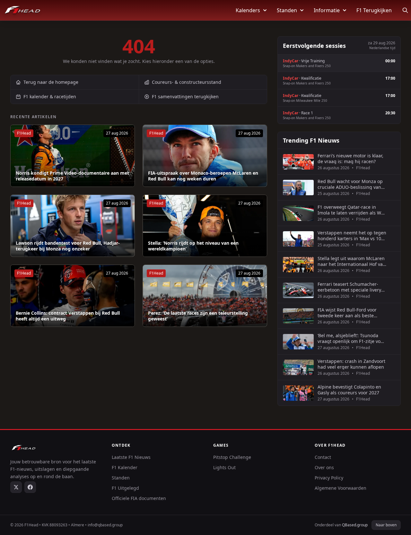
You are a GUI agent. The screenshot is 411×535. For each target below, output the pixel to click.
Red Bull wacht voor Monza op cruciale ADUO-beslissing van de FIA (350, 184)
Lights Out (224, 467)
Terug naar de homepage (50, 82)
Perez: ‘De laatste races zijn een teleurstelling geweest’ (198, 315)
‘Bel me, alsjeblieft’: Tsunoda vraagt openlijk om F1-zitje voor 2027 (351, 338)
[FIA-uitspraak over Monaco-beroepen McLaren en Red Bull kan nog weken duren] (205, 156)
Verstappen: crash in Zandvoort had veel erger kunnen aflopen (351, 364)
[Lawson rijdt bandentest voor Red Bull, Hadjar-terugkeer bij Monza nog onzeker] (73, 226)
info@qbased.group (105, 525)
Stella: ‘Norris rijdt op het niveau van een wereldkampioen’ (193, 245)
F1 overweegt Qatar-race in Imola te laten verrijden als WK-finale (352, 209)
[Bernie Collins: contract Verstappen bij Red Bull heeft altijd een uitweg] (73, 296)
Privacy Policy (329, 478)
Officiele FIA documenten (139, 498)
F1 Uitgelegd (125, 488)
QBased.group (355, 525)
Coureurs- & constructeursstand (186, 82)
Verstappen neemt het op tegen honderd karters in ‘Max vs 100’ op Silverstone (352, 235)
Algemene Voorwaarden (340, 488)
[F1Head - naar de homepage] (22, 10)
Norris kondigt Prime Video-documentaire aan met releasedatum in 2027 (72, 175)
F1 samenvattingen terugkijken (185, 96)
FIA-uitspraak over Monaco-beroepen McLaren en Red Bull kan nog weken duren (203, 175)
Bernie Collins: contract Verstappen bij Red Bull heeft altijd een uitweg (68, 315)
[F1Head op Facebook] (30, 487)
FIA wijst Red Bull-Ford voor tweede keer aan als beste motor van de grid (347, 312)
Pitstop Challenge (232, 457)
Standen (287, 10)
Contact (323, 457)
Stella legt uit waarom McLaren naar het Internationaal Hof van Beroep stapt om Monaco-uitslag (352, 261)
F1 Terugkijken (374, 10)
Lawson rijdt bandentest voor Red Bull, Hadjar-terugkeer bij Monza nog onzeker (68, 245)
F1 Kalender (124, 467)
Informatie (327, 10)
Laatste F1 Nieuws (131, 457)
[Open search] (405, 10)
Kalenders (248, 10)
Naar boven (386, 525)
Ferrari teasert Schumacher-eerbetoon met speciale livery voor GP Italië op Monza (349, 287)
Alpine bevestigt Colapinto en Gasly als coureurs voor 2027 (349, 389)
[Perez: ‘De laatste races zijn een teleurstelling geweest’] (205, 296)
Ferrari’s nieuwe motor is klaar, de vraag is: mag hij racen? (350, 158)
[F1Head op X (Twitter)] (16, 487)
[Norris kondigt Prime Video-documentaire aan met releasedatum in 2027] (73, 156)
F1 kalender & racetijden (49, 96)
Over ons (324, 467)
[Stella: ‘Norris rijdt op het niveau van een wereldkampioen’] (205, 226)
